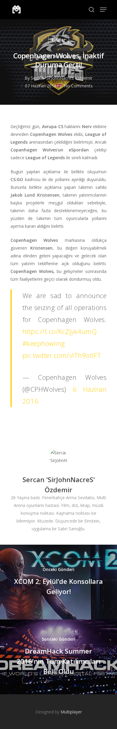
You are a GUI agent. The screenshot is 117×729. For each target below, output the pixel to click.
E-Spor (58, 39)
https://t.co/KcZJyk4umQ (59, 331)
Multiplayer (71, 712)
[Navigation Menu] (103, 10)
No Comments (78, 86)
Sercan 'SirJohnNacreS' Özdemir (61, 78)
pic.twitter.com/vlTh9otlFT (61, 355)
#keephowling (43, 343)
